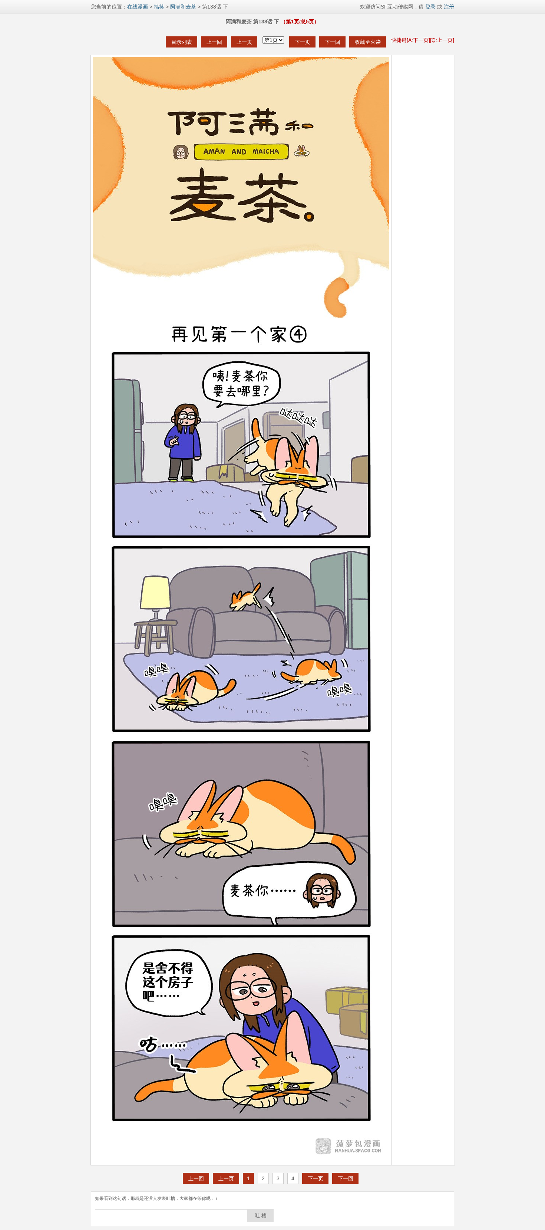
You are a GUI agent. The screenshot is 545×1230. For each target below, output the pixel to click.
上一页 (244, 42)
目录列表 (181, 42)
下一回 (332, 42)
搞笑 (159, 7)
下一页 (302, 42)
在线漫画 (137, 7)
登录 (430, 7)
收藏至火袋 (368, 42)
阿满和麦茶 (183, 7)
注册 (449, 7)
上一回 (214, 42)
